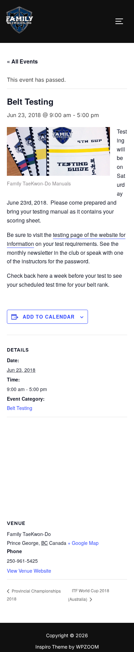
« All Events (22, 61)
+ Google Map (83, 542)
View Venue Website (29, 570)
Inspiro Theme (51, 647)
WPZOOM (87, 647)
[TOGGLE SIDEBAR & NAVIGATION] (122, 21)
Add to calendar (49, 316)
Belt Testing (19, 407)
